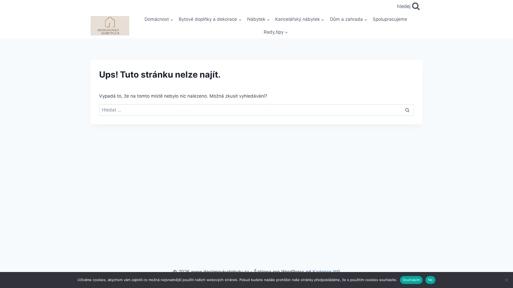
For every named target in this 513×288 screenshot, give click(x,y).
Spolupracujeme (390, 19)
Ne (430, 280)
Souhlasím (411, 280)
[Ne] (506, 280)
